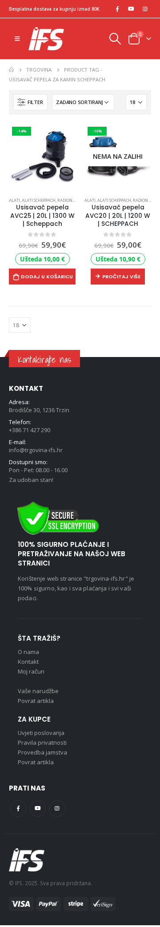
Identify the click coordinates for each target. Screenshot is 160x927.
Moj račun (31, 671)
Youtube (37, 808)
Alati (14, 200)
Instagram (57, 808)
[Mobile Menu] (17, 38)
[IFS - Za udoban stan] (46, 38)
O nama (28, 652)
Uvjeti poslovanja (41, 733)
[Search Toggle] (114, 38)
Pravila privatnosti (42, 742)
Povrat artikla (36, 701)
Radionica (68, 200)
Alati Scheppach (39, 200)
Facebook (18, 808)
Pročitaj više (121, 276)
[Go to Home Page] (11, 70)
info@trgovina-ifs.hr (36, 450)
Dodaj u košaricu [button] (47, 276)
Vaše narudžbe (38, 691)
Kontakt (28, 662)
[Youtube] (131, 9)
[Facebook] (117, 9)
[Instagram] (145, 9)
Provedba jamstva (42, 752)
